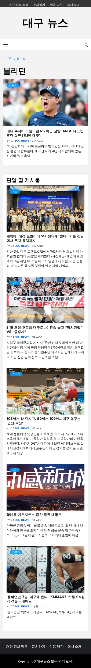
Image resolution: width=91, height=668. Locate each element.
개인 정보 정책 (18, 4)
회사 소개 (73, 4)
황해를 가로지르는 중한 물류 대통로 (34, 515)
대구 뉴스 (45, 22)
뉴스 (14, 470)
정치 (14, 282)
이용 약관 (56, 4)
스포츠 (13, 85)
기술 (14, 191)
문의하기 (39, 4)
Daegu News (20, 140)
